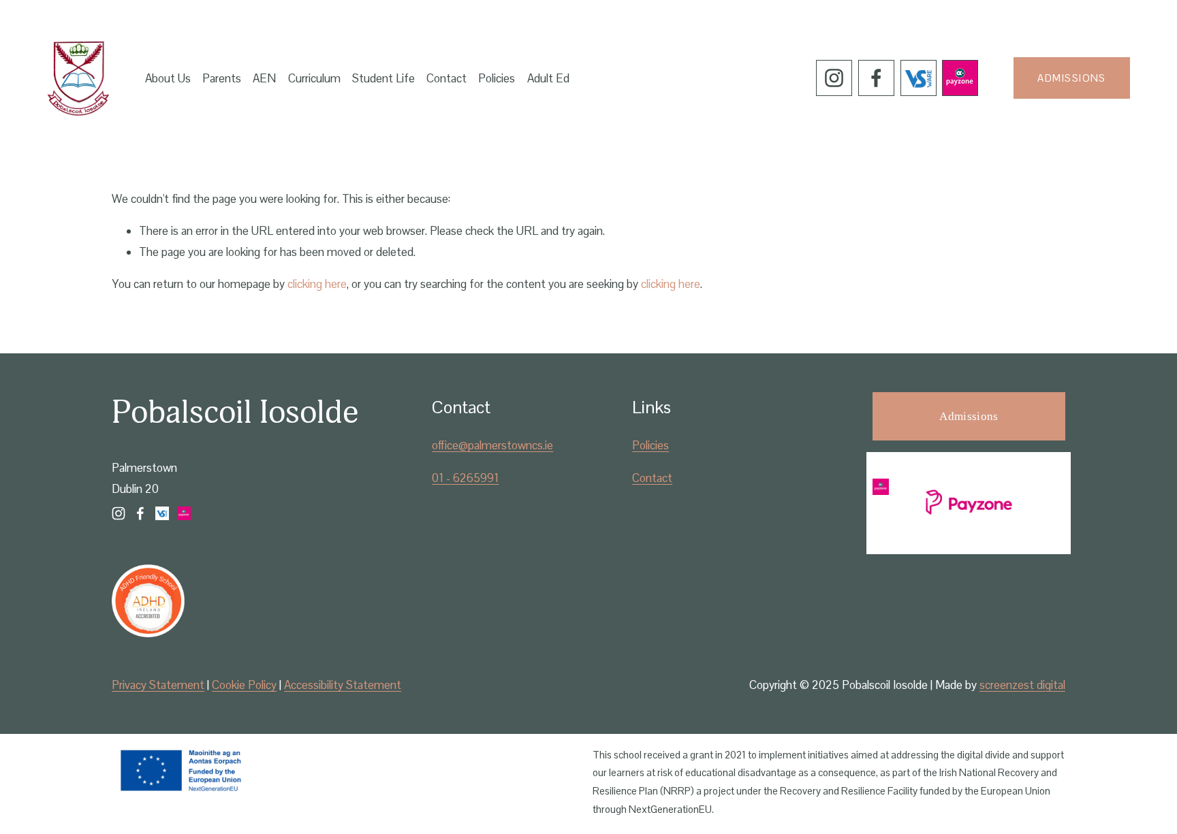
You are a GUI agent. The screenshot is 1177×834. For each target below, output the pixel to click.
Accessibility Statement (342, 684)
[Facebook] (876, 78)
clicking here (317, 283)
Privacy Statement (158, 684)
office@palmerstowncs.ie (492, 445)
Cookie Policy (244, 684)
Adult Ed (548, 78)
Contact (446, 78)
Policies (496, 78)
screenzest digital (1022, 684)
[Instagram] (834, 78)
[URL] (918, 78)
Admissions (1071, 77)
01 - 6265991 (465, 477)
